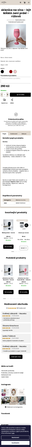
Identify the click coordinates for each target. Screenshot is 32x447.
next (30, 225)
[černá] (2, 71)
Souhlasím (15, 443)
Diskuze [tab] (24, 134)
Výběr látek (5, 377)
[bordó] (10, 71)
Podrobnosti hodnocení (16, 22)
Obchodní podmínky (7, 371)
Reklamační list (6, 375)
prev (2, 225)
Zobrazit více (16, 357)
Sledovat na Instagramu (15, 407)
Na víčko (20, 239)
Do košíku (21, 95)
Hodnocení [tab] (13, 134)
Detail (23, 248)
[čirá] (6, 71)
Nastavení (15, 437)
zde (13, 433)
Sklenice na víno (21, 200)
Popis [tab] (4, 134)
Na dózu (27, 239)
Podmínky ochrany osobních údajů (12, 373)
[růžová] (15, 71)
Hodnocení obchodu (16, 304)
